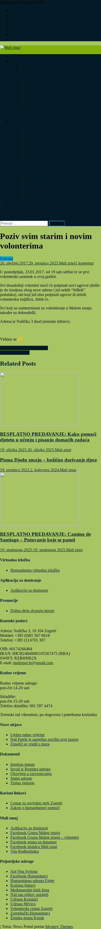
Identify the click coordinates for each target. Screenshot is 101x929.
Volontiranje (20, 209)
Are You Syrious (24, 871)
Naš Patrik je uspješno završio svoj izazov (44, 739)
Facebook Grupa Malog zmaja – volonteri (44, 837)
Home (15, 11)
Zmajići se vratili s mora (29, 744)
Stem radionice (33, 130)
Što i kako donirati (36, 181)
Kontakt (17, 34)
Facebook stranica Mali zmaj (33, 846)
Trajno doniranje (34, 195)
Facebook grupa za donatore (33, 842)
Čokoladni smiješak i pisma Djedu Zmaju (54, 103)
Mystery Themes (59, 926)
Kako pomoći (21, 163)
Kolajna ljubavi (22, 885)
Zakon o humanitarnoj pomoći (35, 807)
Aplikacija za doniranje (40, 168)
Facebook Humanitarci (29, 876)
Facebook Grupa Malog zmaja (35, 833)
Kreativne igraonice (37, 149)
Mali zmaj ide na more (39, 93)
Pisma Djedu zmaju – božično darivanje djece (48, 460)
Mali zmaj (67, 263)
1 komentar (84, 263)
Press (14, 29)
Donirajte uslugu (34, 191)
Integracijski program (38, 112)
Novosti (16, 56)
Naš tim (16, 39)
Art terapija (30, 107)
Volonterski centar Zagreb (31, 908)
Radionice (29, 98)
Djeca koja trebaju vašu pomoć (46, 200)
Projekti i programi (25, 61)
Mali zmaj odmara (15, 352)
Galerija (16, 25)
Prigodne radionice (36, 158)
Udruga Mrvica (22, 904)
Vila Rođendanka (35, 84)
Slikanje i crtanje (34, 126)
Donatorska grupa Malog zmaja (46, 186)
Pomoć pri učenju (35, 79)
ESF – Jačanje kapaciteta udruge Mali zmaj (56, 65)
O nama (16, 15)
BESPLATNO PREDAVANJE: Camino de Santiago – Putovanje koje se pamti (45, 536)
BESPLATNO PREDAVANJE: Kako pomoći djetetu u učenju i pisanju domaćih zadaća (48, 436)
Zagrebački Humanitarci (30, 913)
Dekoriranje (30, 135)
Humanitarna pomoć (27, 205)
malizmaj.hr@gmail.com (33, 663)
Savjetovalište (32, 70)
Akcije (15, 116)
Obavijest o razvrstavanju (31, 773)
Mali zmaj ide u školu (38, 89)
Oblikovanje (31, 140)
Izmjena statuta (22, 764)
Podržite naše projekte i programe (48, 177)
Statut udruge (21, 778)
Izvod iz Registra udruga (30, 769)
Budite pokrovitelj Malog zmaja (47, 172)
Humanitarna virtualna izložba (35, 570)
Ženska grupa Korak (27, 918)
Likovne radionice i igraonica (24, 348)
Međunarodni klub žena (29, 890)
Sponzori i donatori (26, 20)
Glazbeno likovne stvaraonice (45, 144)
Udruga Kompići (24, 899)
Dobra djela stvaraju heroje (32, 611)
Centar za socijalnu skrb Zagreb (36, 803)
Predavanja (30, 75)
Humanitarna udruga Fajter (32, 880)
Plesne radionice (34, 154)
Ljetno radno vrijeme (27, 735)
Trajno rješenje (22, 783)
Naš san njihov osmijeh (29, 894)
